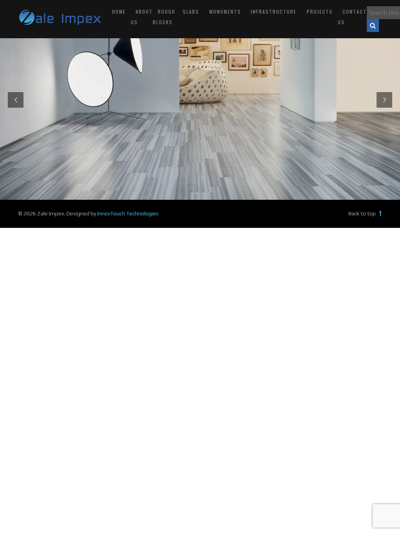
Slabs (191, 11)
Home (119, 11)
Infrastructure (273, 11)
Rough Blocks (164, 16)
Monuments (225, 11)
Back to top (362, 213)
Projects (320, 11)
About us (142, 16)
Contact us (352, 16)
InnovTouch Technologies (128, 213)
